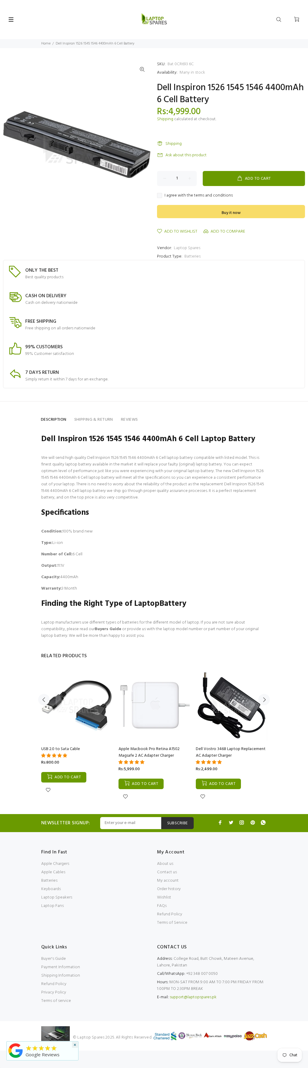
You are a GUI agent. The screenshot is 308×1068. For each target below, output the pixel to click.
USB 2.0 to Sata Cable (60, 749)
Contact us (167, 872)
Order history (169, 889)
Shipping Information (60, 975)
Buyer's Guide (53, 958)
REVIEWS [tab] (129, 419)
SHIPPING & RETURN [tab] (93, 419)
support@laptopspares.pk (193, 997)
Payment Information (60, 967)
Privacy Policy (53, 992)
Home (46, 44)
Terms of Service (172, 922)
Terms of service (56, 1000)
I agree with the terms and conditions (199, 195)
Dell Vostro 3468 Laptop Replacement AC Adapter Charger (231, 752)
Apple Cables (53, 872)
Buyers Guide (108, 629)
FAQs (162, 905)
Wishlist (164, 897)
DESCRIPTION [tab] (53, 419)
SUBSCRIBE (177, 823)
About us (165, 863)
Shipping (165, 119)
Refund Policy (169, 914)
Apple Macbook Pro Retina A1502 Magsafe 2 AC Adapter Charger (149, 752)
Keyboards (51, 889)
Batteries (192, 256)
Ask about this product (186, 155)
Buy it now (231, 212)
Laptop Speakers (56, 897)
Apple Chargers (55, 863)
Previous (44, 699)
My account (168, 880)
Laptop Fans (52, 905)
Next (264, 699)
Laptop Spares (187, 248)
